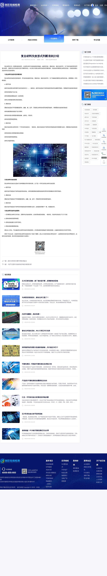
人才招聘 (99, 479)
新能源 (64, 481)
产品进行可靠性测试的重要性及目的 (34, 380)
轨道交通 (64, 472)
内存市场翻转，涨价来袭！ (31, 314)
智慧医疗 (64, 475)
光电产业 (64, 478)
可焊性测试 (94, 128)
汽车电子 (64, 470)
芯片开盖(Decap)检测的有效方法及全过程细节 (94, 67)
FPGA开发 (87, 143)
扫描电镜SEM (95, 147)
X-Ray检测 (87, 124)
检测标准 (76, 471)
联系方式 (99, 482)
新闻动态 (77, 5)
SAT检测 (87, 128)
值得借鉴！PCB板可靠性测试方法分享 (35, 430)
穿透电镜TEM (88, 150)
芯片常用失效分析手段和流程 (32, 414)
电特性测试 (97, 139)
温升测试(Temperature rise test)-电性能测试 (94, 63)
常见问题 (97, 40)
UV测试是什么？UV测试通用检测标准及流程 (94, 57)
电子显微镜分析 (88, 139)
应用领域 (55, 5)
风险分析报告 (32, 40)
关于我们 (87, 5)
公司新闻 (11, 40)
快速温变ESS (95, 154)
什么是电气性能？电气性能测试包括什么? (94, 60)
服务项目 (33, 5)
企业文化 (99, 477)
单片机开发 (95, 143)
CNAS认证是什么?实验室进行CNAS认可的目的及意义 (94, 70)
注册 (101, 5)
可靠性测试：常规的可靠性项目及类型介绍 (37, 364)
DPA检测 (95, 109)
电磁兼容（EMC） (49, 482)
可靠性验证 (94, 117)
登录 (96, 5)
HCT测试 (87, 136)
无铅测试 (87, 162)
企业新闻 (87, 464)
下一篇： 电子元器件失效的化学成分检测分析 (17, 264)
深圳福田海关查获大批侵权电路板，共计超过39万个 (40, 347)
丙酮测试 (94, 132)
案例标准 (66, 5)
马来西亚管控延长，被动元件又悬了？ (35, 297)
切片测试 (94, 136)
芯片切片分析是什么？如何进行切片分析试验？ (94, 73)
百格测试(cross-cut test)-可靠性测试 (93, 83)
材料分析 (87, 117)
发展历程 (99, 471)
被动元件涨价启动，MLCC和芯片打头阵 (36, 331)
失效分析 (87, 113)
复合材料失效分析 (52, 59)
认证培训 (44, 5)
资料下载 (75, 40)
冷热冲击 (87, 154)
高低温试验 (96, 150)
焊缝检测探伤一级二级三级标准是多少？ (94, 77)
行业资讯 (54, 38)
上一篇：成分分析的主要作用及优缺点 (14, 261)
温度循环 (87, 158)
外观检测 (94, 121)
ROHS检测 (94, 158)
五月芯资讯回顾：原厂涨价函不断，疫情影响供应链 (40, 281)
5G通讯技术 (65, 465)
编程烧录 (87, 147)
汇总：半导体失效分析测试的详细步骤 (35, 397)
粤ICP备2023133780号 (7, 487)
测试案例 (76, 468)
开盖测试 (87, 132)
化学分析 (87, 121)
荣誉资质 (99, 474)
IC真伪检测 (87, 109)
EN (106, 5)
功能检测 (95, 124)
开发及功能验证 (95, 113)
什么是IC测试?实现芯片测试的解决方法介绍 (94, 80)
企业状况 (99, 468)
